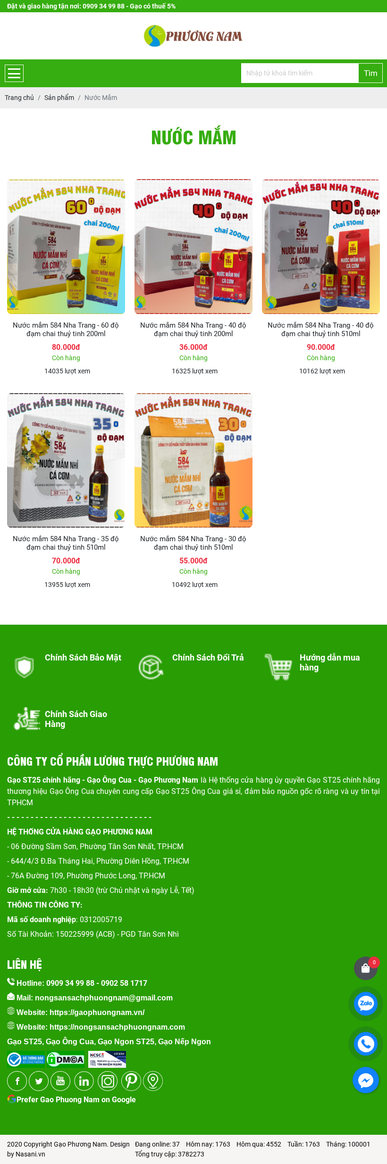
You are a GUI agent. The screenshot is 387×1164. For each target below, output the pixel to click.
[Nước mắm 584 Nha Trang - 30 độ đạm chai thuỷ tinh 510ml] (193, 398)
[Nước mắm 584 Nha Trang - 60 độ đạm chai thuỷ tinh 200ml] (66, 184)
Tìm (371, 73)
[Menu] (14, 73)
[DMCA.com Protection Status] (64, 1056)
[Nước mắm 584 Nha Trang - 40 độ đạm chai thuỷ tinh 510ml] (321, 184)
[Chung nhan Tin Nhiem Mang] (107, 1056)
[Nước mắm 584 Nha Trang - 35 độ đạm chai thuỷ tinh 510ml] (66, 398)
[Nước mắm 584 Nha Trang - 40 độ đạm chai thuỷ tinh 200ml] (193, 184)
